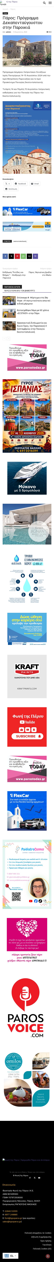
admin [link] (8, 32)
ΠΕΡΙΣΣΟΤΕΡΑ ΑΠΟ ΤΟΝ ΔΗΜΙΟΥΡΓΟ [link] (19, 291)
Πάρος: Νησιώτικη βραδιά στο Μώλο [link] (40, 273)
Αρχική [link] (5, 9)
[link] (3, 3)
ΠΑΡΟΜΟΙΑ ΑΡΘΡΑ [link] (12, 287)
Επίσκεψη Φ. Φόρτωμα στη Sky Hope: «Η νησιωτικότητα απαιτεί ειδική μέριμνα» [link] (33, 300)
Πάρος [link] (12, 9)
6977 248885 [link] (11, 1214)
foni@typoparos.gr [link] (13, 1218)
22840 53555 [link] (11, 1211)
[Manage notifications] (48, 1256)
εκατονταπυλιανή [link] (20, 241)
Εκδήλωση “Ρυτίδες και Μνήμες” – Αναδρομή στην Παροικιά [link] (14, 275)
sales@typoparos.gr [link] (12, 1221)
